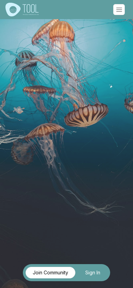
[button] (119, 9)
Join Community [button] (50, 272)
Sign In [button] (92, 272)
